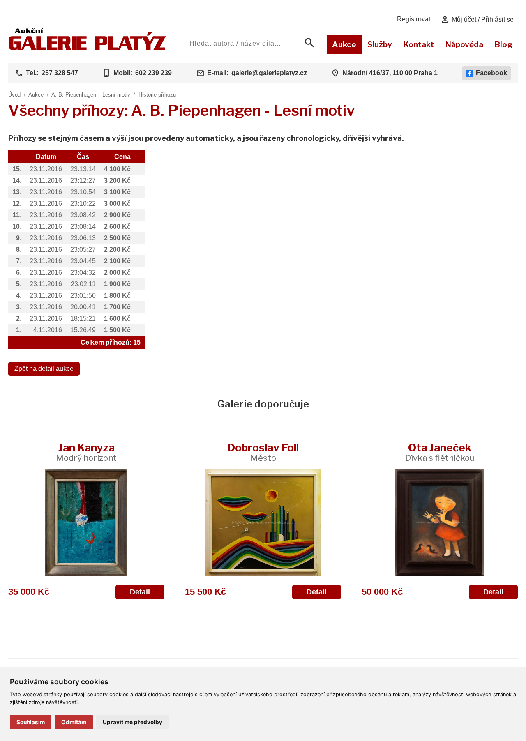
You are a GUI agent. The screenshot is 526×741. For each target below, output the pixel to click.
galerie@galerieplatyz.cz (269, 72)
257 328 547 (60, 72)
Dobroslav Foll (263, 452)
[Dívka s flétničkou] (440, 522)
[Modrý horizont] (86, 522)
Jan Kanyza (86, 452)
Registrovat (413, 19)
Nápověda (464, 44)
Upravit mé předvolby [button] (132, 722)
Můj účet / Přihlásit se (477, 19)
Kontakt (418, 44)
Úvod (14, 95)
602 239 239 (153, 72)
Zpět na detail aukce (44, 368)
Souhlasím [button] (30, 722)
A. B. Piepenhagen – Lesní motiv (90, 95)
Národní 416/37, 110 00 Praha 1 (390, 72)
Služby (379, 44)
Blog (503, 44)
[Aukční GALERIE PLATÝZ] (87, 47)
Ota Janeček (439, 452)
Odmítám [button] (73, 722)
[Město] (263, 522)
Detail (140, 592)
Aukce (344, 44)
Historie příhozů (157, 95)
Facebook (491, 72)
